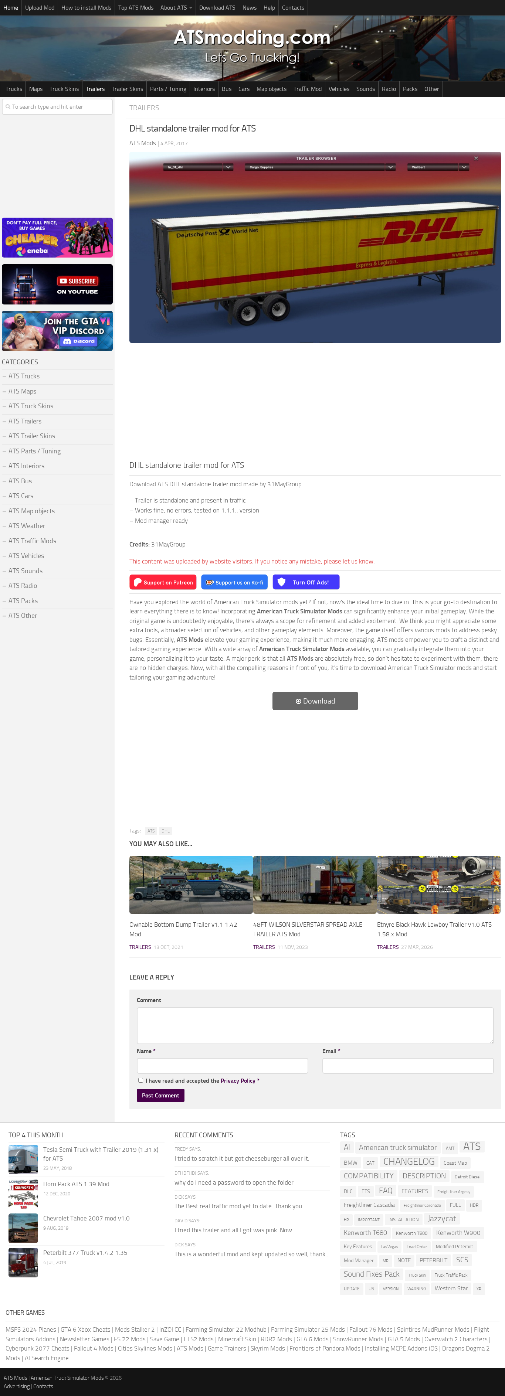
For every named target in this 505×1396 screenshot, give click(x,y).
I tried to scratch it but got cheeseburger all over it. (241, 1158)
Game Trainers (227, 1348)
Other (431, 88)
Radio (389, 88)
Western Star (451, 1288)
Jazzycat (442, 1218)
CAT (370, 1163)
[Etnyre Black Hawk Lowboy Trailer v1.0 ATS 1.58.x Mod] (439, 885)
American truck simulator (398, 1147)
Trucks (14, 88)
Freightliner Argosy (453, 1191)
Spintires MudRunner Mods (433, 1329)
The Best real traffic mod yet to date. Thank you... (240, 1206)
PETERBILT (433, 1260)
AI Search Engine (47, 1358)
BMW (350, 1162)
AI (347, 1147)
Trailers (95, 88)
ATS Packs (23, 601)
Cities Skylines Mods (145, 1348)
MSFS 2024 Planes (31, 1329)
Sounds (365, 88)
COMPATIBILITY (369, 1176)
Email (331, 1051)
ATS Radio (23, 586)
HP (346, 1220)
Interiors (204, 88)
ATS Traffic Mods (32, 541)
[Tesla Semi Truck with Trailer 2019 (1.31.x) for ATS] (23, 1159)
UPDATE (352, 1288)
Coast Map (455, 1163)
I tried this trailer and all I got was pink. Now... (235, 1230)
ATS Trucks (24, 376)
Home (10, 7)
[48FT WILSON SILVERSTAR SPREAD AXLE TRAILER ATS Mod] (315, 885)
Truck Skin (417, 1275)
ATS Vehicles (26, 556)
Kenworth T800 (411, 1233)
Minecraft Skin (237, 1339)
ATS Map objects (32, 511)
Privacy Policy (238, 1080)
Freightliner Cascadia (369, 1204)
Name (146, 1051)
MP (386, 1261)
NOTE (404, 1260)
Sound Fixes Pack (372, 1274)
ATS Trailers (25, 421)
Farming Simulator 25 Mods (308, 1329)
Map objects (272, 88)
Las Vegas (389, 1247)
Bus (226, 88)
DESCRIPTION (424, 1175)
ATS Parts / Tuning (35, 451)
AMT (450, 1148)
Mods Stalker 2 (135, 1329)
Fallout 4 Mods (93, 1348)
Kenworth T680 (365, 1232)
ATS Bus (20, 481)
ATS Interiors (26, 466)
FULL (455, 1205)
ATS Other (23, 616)
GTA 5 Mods (404, 1339)
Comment (149, 1000)
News (250, 7)
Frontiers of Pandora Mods (324, 1348)
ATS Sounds (26, 571)
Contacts (293, 7)
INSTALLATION (404, 1219)
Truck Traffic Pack (451, 1275)
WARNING (416, 1288)
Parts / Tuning (168, 88)
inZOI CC (170, 1329)
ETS (366, 1191)
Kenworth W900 (458, 1232)
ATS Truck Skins (31, 406)
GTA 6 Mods (312, 1339)
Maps (36, 88)
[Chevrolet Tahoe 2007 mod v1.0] (23, 1228)
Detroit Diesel (468, 1176)
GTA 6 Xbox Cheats (86, 1329)
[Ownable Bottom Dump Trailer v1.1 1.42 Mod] (191, 885)
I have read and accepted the (203, 1080)
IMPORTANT (369, 1220)
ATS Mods (190, 1348)
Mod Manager (359, 1260)
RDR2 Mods (276, 1339)
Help (269, 7)
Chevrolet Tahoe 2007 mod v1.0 (86, 1218)
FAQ (386, 1190)
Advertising (17, 1386)
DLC (348, 1191)
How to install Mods (86, 7)
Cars (244, 88)
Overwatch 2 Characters (456, 1339)
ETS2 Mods (199, 1339)
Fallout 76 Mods (371, 1329)
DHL (166, 831)
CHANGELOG (409, 1161)
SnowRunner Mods (358, 1339)
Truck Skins (64, 88)
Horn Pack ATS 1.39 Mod (76, 1184)
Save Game (164, 1339)
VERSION (391, 1288)
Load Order (417, 1246)
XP (479, 1289)
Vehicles (339, 88)
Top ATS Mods (135, 7)
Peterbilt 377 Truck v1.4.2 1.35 (85, 1252)
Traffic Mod (308, 88)
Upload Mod (39, 7)
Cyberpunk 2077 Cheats (38, 1348)
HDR (474, 1205)
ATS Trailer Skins (32, 436)
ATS (151, 831)
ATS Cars (21, 496)
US (371, 1288)
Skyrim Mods (268, 1348)
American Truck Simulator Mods (67, 1378)
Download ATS (217, 7)
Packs (410, 88)
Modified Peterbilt (454, 1246)
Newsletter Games (84, 1339)
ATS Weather (27, 526)
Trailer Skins (127, 88)
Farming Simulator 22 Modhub (226, 1329)
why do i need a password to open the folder (234, 1182)
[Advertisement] (315, 404)
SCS (462, 1260)
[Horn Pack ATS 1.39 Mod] (23, 1194)
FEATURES (414, 1191)
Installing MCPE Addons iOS (401, 1348)
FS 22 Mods (130, 1339)
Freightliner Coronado (422, 1205)
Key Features (358, 1246)
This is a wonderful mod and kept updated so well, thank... (252, 1254)
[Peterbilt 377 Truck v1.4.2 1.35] (23, 1262)
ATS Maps (22, 391)
